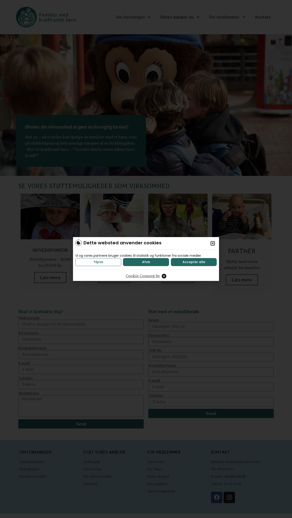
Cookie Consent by (143, 276)
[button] (212, 243)
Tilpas (98, 262)
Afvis (146, 262)
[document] (146, 259)
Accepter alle (193, 262)
